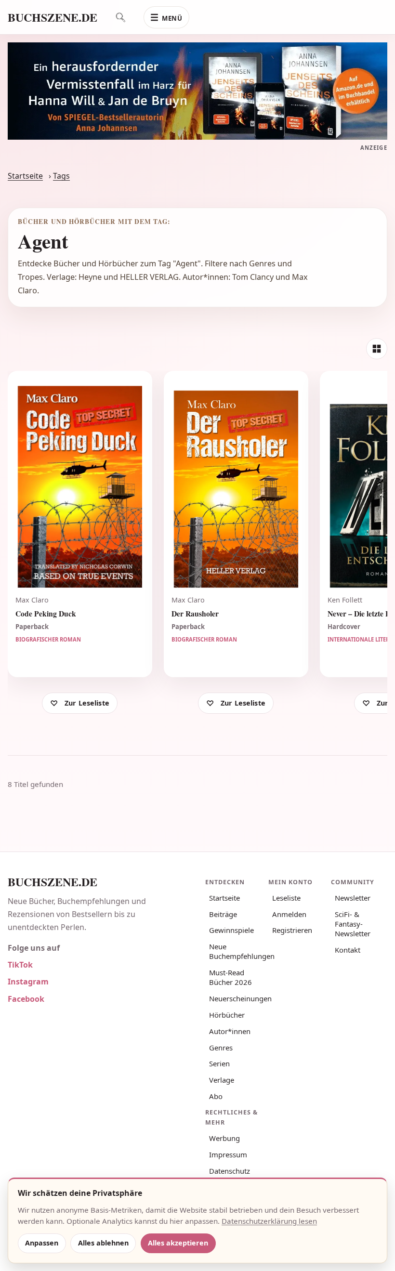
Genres (221, 1047)
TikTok (20, 964)
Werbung (224, 1138)
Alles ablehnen (103, 1242)
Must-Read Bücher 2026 (230, 977)
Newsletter (352, 898)
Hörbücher (227, 1015)
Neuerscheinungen (235, 998)
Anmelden (289, 914)
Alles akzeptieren (178, 1242)
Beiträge (223, 914)
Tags (61, 175)
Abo (216, 1096)
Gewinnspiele (231, 930)
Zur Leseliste (87, 703)
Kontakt (347, 950)
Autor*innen (229, 1031)
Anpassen (41, 1242)
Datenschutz (229, 1171)
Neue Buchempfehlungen (235, 951)
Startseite (25, 175)
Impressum (228, 1154)
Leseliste (286, 898)
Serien (219, 1063)
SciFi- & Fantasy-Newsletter (352, 923)
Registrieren (292, 930)
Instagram (28, 981)
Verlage (221, 1080)
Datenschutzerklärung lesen (269, 1221)
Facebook (26, 999)
